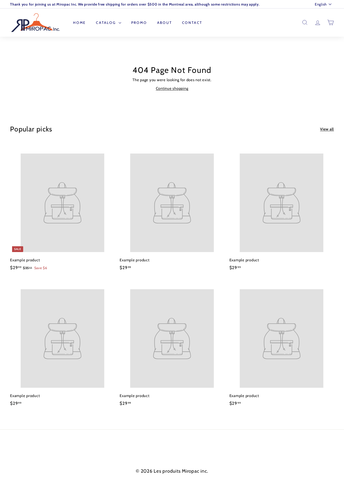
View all (327, 129)
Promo (139, 22)
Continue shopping (172, 88)
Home (79, 22)
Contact (192, 22)
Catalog (106, 22)
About (164, 22)
